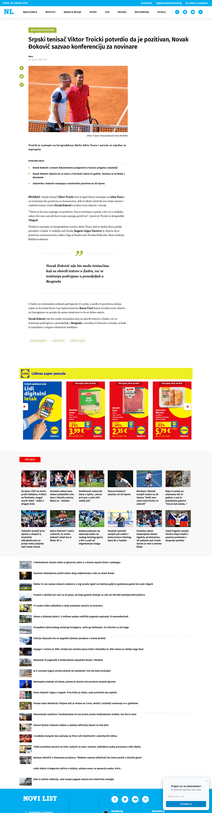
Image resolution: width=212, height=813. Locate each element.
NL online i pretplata (197, 3)
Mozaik (122, 12)
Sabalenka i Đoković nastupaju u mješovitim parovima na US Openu (69, 183)
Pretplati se (186, 804)
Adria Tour (58, 340)
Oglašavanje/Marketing (168, 3)
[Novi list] (8, 11)
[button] (187, 406)
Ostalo (161, 12)
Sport (93, 12)
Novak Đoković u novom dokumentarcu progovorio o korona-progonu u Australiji (75, 167)
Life (107, 12)
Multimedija (142, 12)
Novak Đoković (38, 340)
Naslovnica (30, 12)
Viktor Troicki (78, 340)
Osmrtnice (146, 3)
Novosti (50, 12)
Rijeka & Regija (72, 12)
